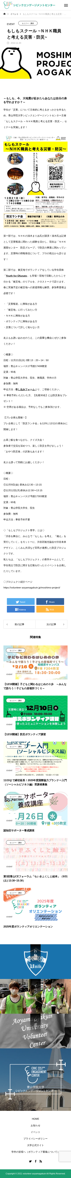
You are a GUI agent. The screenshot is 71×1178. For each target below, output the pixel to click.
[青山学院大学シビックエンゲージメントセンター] (29, 5)
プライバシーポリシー (35, 1138)
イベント (35, 1132)
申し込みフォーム (25, 389)
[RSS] (40, 1161)
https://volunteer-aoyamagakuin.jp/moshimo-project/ (31, 587)
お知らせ (35, 1125)
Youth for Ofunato (16, 275)
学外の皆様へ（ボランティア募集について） (35, 1151)
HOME (35, 1118)
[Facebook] (35, 1161)
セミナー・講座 (28, 23)
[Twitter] (30, 1161)
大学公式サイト (35, 1145)
